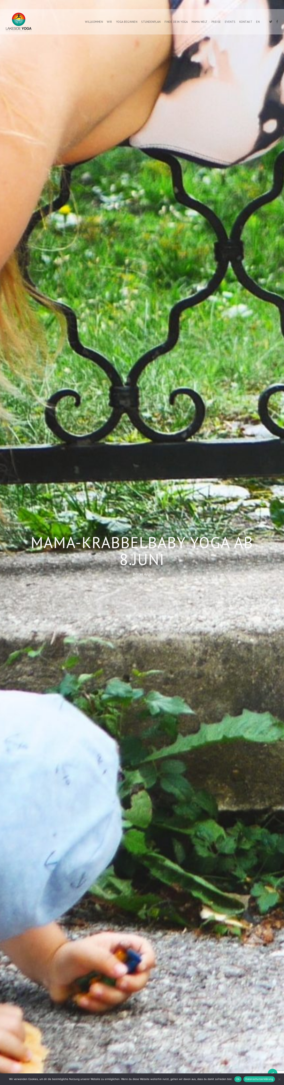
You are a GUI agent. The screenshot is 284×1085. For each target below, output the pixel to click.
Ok (238, 1079)
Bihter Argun (143, 574)
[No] (279, 1079)
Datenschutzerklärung (259, 1079)
